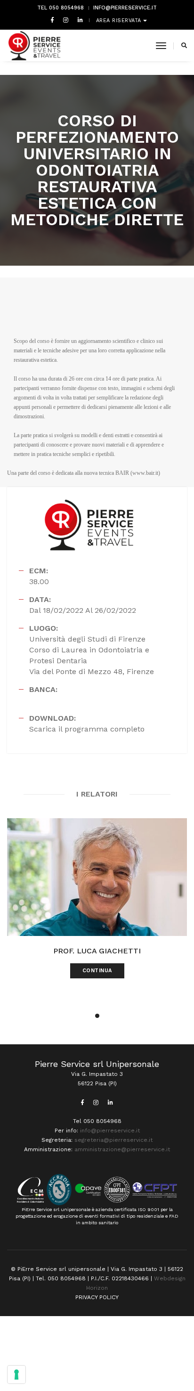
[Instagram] (65, 19)
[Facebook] (52, 19)
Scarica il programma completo (87, 728)
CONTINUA (97, 971)
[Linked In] (78, 19)
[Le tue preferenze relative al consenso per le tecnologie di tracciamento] (16, 1374)
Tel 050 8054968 (60, 8)
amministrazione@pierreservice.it (122, 1149)
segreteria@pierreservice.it (113, 1140)
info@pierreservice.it (125, 8)
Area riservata (120, 20)
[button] (97, 1016)
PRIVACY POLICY (97, 1297)
